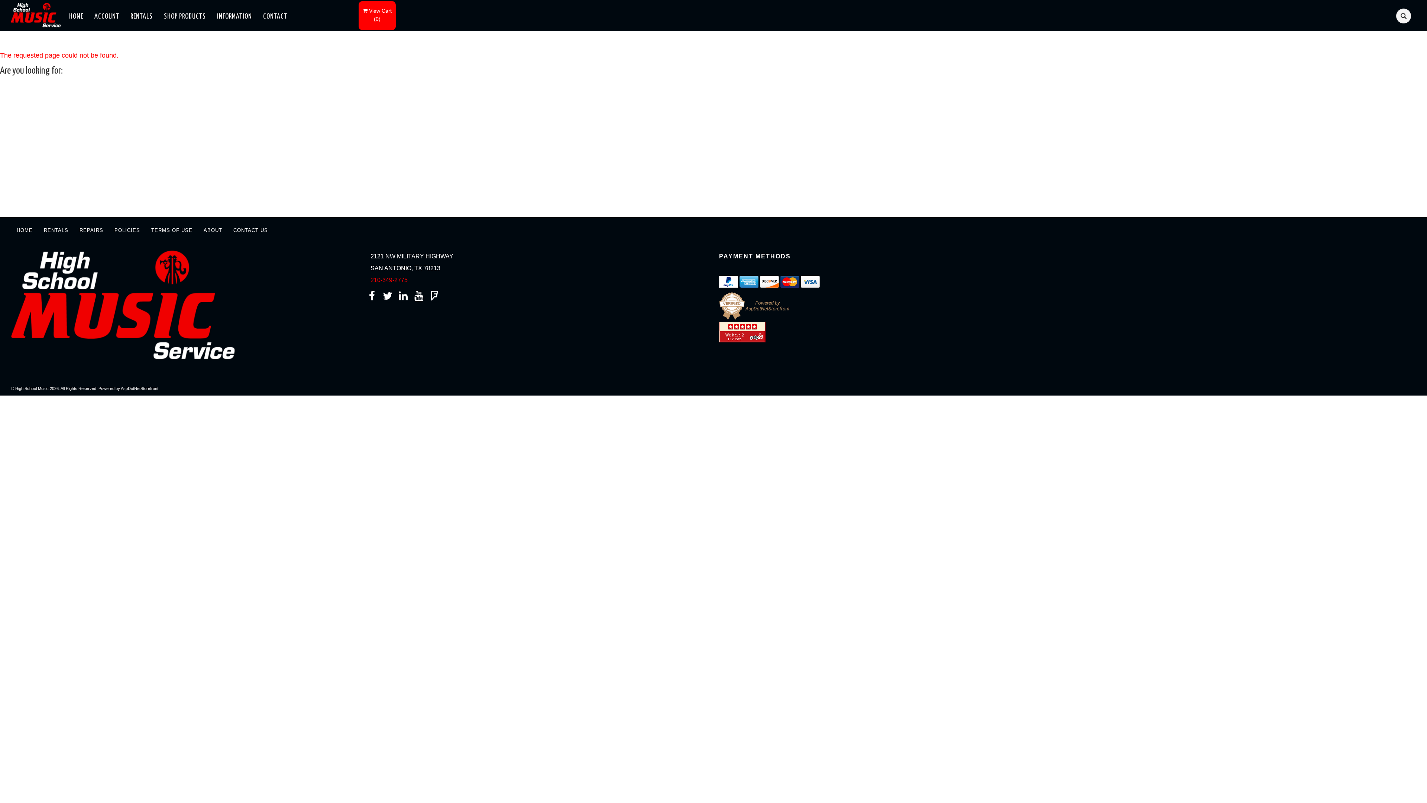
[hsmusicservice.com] (37, 15)
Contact (275, 16)
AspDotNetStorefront (139, 388)
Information (234, 16)
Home (76, 16)
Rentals (141, 16)
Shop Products (185, 16)
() (380, 15)
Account (106, 16)
